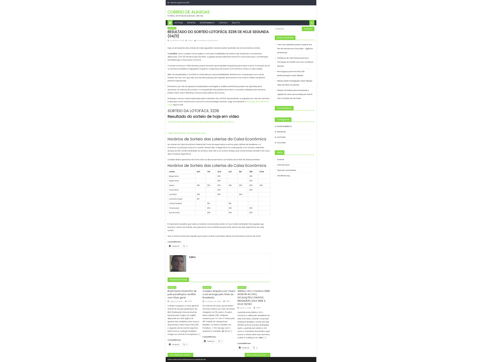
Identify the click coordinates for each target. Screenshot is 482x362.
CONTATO (223, 22)
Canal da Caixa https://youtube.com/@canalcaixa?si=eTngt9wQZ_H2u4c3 (201, 122)
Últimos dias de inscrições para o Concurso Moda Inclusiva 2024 (258, 355)
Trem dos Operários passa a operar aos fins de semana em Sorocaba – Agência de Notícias (295, 48)
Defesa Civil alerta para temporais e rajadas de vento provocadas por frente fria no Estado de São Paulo (294, 94)
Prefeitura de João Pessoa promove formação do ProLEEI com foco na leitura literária (295, 62)
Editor (190, 40)
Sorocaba (281, 142)
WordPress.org (283, 175)
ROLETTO (236, 22)
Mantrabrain (201, 359)
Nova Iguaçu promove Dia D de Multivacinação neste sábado (291, 73)
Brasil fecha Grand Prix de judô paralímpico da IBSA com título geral (182, 294)
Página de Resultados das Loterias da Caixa (186, 133)
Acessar (280, 159)
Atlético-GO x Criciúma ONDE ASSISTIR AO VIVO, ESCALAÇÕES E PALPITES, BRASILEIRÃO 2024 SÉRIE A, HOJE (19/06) (253, 297)
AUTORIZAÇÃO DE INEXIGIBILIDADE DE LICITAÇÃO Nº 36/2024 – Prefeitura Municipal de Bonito (182, 355)
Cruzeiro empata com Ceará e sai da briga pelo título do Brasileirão (219, 294)
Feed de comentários (286, 170)
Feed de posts (283, 165)
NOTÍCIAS (179, 22)
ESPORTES (191, 22)
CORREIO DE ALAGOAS (189, 12)
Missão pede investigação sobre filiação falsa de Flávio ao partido (294, 83)
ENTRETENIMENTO (207, 22)
